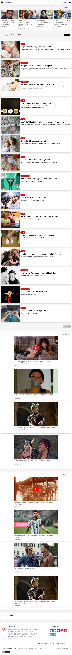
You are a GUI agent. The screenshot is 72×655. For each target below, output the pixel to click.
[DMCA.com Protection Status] (6, 652)
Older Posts (67, 326)
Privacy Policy (66, 643)
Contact (44, 643)
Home (39, 643)
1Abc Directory (45, 648)
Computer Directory (62, 648)
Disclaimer (58, 643)
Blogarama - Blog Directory (34, 648)
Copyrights (51, 643)
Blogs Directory (53, 648)
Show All (67, 35)
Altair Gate (23, 648)
